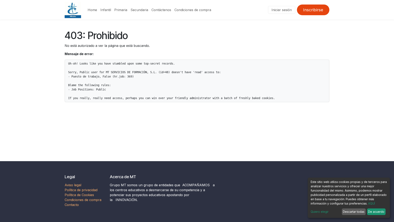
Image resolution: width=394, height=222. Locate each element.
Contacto (72, 205)
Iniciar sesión (281, 10)
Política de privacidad (81, 190)
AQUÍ (371, 203)
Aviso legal (73, 185)
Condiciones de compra (83, 200)
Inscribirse (313, 9)
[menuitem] (92, 10)
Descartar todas (353, 211)
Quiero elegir (320, 211)
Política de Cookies (79, 195)
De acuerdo (376, 211)
